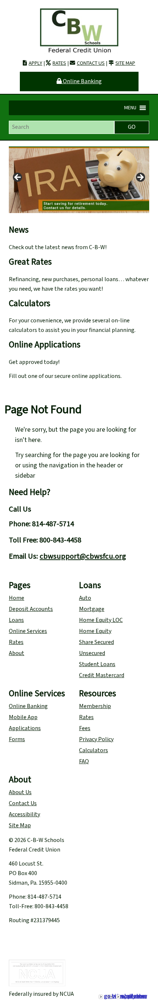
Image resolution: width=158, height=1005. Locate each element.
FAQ (84, 761)
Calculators (93, 750)
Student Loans (97, 664)
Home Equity (95, 631)
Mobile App (23, 717)
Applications (25, 728)
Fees (84, 728)
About (16, 653)
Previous (18, 177)
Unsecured (92, 653)
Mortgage (91, 609)
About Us (20, 792)
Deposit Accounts (31, 609)
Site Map (125, 63)
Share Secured (96, 642)
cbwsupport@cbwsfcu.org (83, 556)
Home (16, 598)
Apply (35, 63)
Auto (85, 598)
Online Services (28, 631)
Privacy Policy (96, 739)
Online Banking (82, 81)
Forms (17, 739)
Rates (59, 63)
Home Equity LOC (101, 620)
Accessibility (24, 814)
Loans (16, 620)
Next (140, 177)
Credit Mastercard (101, 675)
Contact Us (91, 63)
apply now (134, 996)
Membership (95, 706)
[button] (130, 107)
